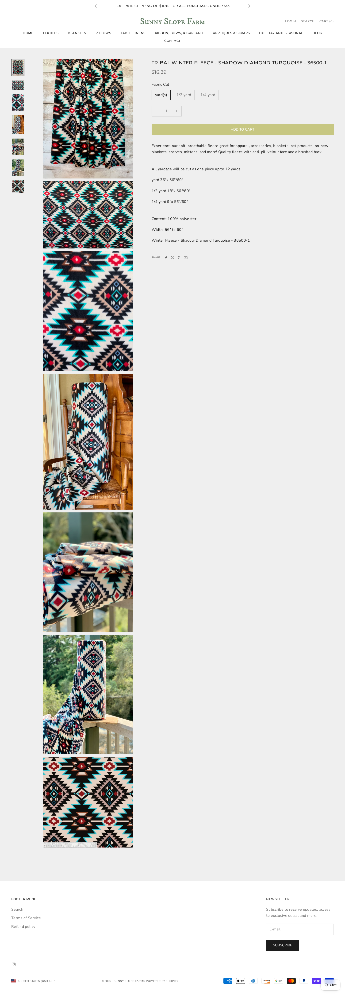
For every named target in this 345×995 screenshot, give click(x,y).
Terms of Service (26, 918)
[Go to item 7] (17, 186)
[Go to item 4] (17, 124)
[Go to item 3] (17, 102)
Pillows (103, 33)
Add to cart (242, 129)
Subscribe (282, 945)
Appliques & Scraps (231, 33)
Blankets (77, 33)
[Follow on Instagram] (13, 964)
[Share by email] (186, 257)
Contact (172, 41)
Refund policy (23, 926)
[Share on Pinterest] (179, 257)
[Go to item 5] (17, 146)
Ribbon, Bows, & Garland (179, 33)
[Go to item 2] (17, 85)
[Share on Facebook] (166, 257)
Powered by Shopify (162, 981)
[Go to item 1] (17, 67)
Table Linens (132, 33)
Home (28, 33)
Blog (317, 33)
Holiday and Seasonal (281, 33)
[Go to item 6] (17, 167)
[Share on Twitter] (172, 257)
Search (17, 909)
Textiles (50, 33)
